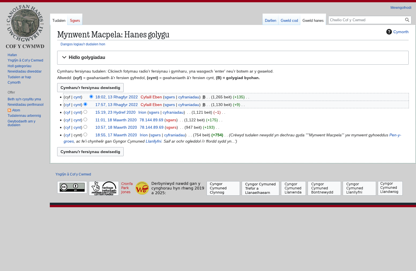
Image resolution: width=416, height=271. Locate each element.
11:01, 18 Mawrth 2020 (116, 120)
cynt (77, 97)
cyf (67, 104)
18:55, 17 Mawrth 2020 (116, 135)
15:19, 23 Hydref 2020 (115, 112)
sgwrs (169, 97)
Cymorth (401, 31)
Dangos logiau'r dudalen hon (83, 44)
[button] (233, 57)
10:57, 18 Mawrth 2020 (116, 127)
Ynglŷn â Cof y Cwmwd (73, 174)
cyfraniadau (188, 97)
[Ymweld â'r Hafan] (25, 26)
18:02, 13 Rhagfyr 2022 (116, 97)
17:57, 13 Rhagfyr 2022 (116, 104)
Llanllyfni (153, 141)
